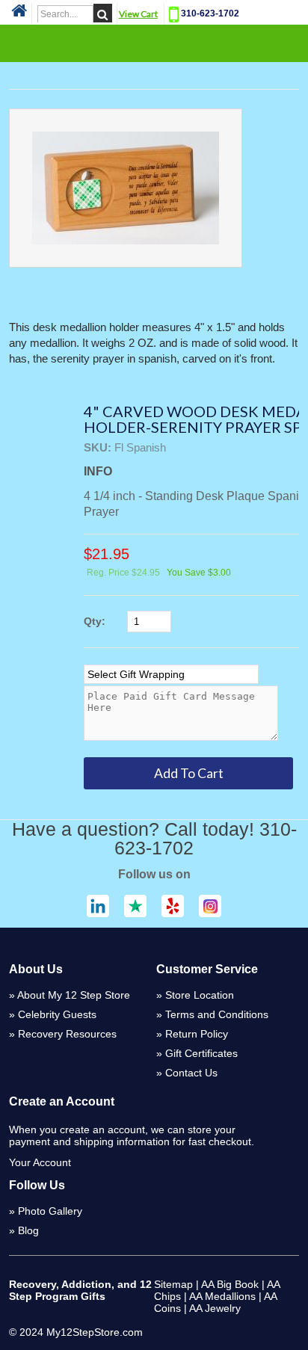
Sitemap (173, 1284)
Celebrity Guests (57, 1014)
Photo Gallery (50, 1211)
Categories (154, 42)
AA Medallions (222, 1296)
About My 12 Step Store (73, 995)
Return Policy (196, 1034)
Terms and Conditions (216, 1014)
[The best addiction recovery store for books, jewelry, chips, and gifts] (19, 15)
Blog (28, 1230)
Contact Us (191, 1073)
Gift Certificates (201, 1053)
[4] (125, 188)
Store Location (199, 995)
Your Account (40, 1162)
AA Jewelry (215, 1308)
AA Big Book (230, 1284)
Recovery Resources (67, 1034)
